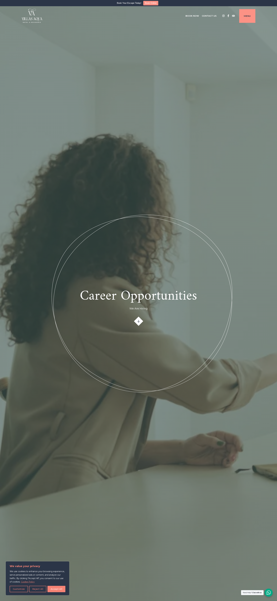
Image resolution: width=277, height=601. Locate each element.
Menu (247, 16)
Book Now (192, 15)
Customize (19, 589)
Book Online (151, 3)
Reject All (37, 589)
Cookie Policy (28, 581)
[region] (37, 578)
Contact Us (209, 15)
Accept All (56, 589)
